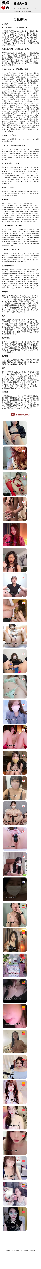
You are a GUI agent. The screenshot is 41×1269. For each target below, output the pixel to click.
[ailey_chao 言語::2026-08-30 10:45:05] (15, 444)
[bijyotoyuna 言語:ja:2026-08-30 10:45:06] (15, 622)
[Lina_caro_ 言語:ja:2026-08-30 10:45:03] (15, 825)
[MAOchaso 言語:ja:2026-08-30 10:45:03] (15, 723)
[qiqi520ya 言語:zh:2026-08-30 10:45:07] (15, 1179)
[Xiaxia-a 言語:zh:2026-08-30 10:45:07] (15, 926)
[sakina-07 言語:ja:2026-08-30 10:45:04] (15, 672)
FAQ (36, 8)
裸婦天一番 (20, 3)
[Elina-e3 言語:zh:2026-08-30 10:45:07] (15, 1205)
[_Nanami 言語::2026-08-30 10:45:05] (15, 571)
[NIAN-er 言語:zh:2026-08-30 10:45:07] (15, 1230)
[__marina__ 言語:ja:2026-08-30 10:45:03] (15, 495)
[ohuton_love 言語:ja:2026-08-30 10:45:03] (15, 799)
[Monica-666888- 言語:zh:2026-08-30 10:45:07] (15, 1129)
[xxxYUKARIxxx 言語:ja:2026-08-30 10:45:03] (15, 470)
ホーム (19, 8)
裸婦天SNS (26, 8)
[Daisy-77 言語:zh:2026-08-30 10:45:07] (15, 1078)
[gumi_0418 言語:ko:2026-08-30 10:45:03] (15, 901)
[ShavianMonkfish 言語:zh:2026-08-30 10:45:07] (15, 1027)
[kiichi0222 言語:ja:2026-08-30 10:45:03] (15, 520)
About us (35, 11)
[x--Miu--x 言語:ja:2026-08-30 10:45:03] (15, 850)
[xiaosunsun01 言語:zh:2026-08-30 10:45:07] (15, 1154)
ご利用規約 (17, 11)
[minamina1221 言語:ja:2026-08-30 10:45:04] (15, 647)
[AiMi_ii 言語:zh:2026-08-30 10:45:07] (15, 1103)
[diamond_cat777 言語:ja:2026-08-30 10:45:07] (15, 596)
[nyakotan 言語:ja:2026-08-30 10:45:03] (15, 748)
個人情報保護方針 (26, 11)
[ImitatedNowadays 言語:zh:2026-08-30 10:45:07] (15, 1002)
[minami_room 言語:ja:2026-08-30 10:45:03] (15, 774)
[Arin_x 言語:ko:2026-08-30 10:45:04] (15, 875)
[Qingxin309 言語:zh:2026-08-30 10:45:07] (15, 977)
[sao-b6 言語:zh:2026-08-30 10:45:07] (15, 1053)
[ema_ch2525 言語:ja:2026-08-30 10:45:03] (15, 698)
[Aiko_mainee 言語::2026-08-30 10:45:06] (15, 546)
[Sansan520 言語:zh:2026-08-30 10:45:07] (15, 951)
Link (32, 8)
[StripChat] (20, 417)
